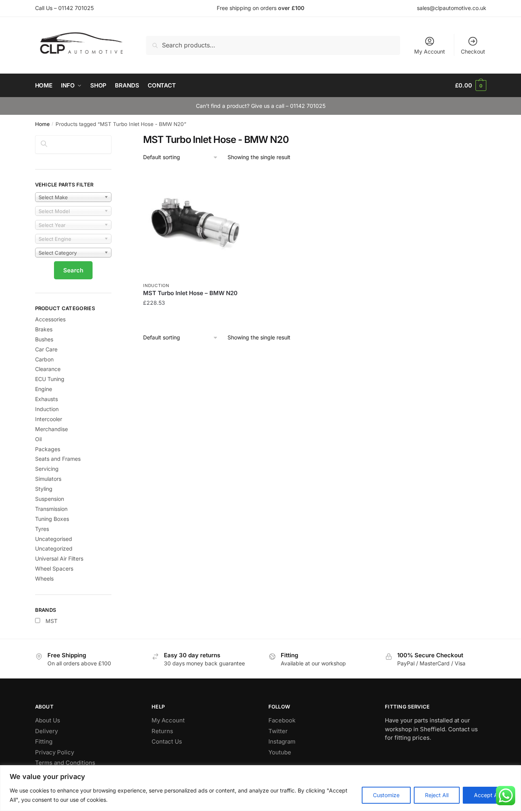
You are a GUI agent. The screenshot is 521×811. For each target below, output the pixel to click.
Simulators (48, 478)
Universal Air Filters (59, 558)
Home (42, 124)
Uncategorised (53, 539)
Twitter (278, 731)
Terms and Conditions (65, 762)
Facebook (281, 720)
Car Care (46, 349)
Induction (156, 285)
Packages (47, 449)
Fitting (43, 741)
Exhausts (46, 399)
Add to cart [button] (196, 318)
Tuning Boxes (52, 518)
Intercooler (48, 419)
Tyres (42, 529)
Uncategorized (54, 548)
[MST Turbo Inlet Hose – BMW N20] (196, 224)
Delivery (46, 731)
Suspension (49, 498)
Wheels (44, 578)
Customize (386, 795)
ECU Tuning (49, 379)
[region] (260, 788)
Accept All (487, 795)
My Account (429, 51)
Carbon (44, 359)
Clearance (48, 369)
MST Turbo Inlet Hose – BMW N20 (190, 293)
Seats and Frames (58, 458)
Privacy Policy (54, 752)
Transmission (51, 508)
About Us (47, 720)
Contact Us (167, 741)
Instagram (281, 741)
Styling (43, 488)
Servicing (47, 468)
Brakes (43, 329)
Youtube (279, 752)
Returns (162, 731)
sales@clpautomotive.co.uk (451, 8)
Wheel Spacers (54, 568)
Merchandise (51, 429)
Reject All (436, 795)
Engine (43, 389)
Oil (38, 439)
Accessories (50, 319)
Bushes (44, 339)
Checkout (473, 51)
